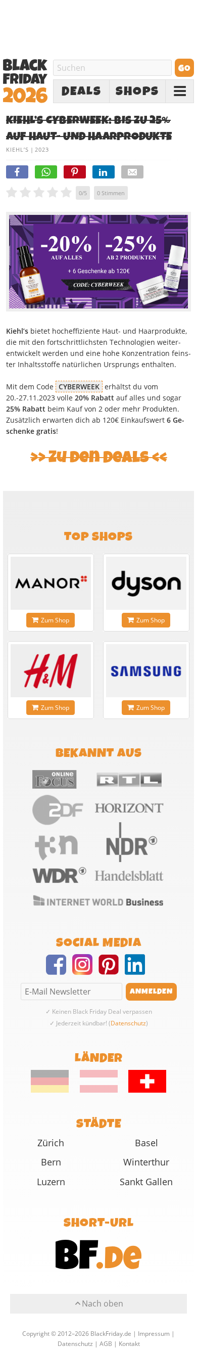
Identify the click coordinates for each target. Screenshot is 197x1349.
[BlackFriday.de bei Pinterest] (111, 970)
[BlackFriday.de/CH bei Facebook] (59, 970)
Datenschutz (128, 1023)
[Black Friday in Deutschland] (54, 1090)
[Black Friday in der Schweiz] (143, 1090)
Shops (137, 91)
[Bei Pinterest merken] (75, 171)
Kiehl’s (17, 149)
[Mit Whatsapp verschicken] (46, 171)
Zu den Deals (98, 457)
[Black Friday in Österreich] (99, 1090)
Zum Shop (55, 620)
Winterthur (146, 1162)
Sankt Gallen (146, 1182)
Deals (82, 91)
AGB (106, 1343)
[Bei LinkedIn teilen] (103, 171)
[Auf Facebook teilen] (17, 171)
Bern (51, 1162)
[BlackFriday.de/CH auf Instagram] (85, 970)
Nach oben (102, 1303)
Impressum (154, 1333)
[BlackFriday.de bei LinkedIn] (138, 970)
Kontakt (129, 1343)
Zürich (50, 1143)
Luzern (51, 1182)
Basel (146, 1143)
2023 (42, 149)
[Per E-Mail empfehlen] (132, 171)
